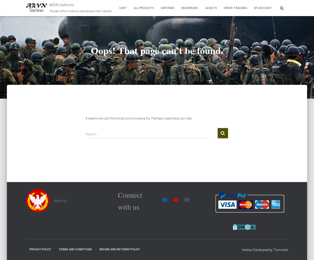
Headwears (189, 8)
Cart (123, 8)
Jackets (211, 8)
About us (60, 201)
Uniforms (167, 8)
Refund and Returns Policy (120, 249)
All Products (144, 8)
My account (263, 8)
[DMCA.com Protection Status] (244, 226)
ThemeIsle (280, 250)
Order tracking (235, 8)
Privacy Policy (40, 249)
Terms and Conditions (75, 249)
